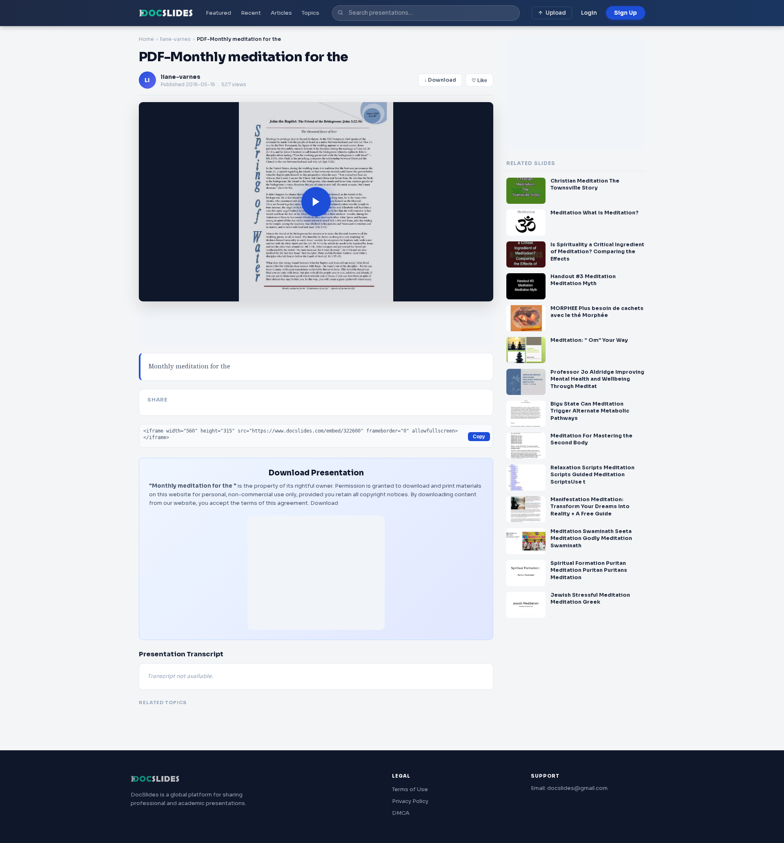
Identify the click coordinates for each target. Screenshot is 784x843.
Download (324, 503)
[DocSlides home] (166, 13)
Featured (218, 12)
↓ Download (440, 80)
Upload (556, 12)
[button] (316, 201)
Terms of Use (410, 789)
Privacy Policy (410, 801)
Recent (251, 12)
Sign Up (625, 12)
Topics (310, 12)
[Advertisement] (316, 572)
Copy (479, 436)
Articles (281, 12)
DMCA (401, 813)
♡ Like (479, 80)
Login (589, 12)
